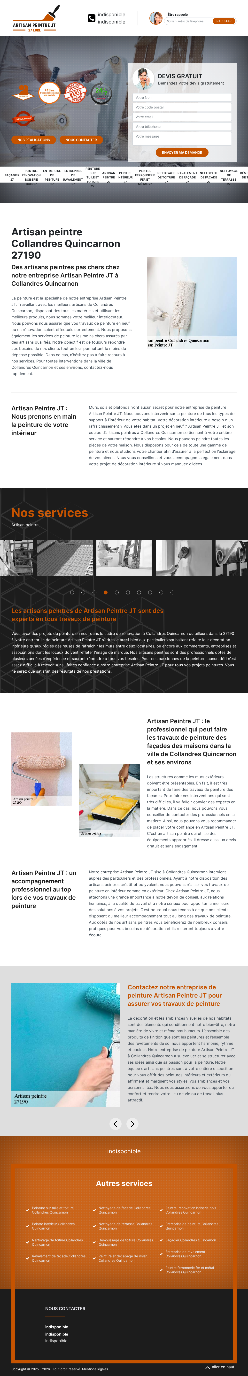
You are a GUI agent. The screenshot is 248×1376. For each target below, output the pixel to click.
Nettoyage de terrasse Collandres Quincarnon (125, 1226)
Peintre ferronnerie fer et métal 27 (145, 177)
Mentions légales (95, 1369)
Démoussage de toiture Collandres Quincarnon (126, 1242)
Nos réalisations (33, 140)
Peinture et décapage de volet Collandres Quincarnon (123, 1258)
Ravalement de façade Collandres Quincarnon (58, 1258)
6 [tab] (128, 592)
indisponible (111, 14)
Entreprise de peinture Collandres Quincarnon (191, 1226)
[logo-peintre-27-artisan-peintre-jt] (36, 18)
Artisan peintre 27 (108, 177)
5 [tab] (117, 592)
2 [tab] (83, 592)
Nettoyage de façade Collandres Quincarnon (124, 1210)
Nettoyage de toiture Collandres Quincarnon (57, 1242)
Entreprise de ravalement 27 (73, 177)
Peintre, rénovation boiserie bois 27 (31, 177)
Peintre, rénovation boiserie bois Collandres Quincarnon (190, 1210)
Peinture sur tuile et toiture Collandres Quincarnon (53, 1210)
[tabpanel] (64, 560)
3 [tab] (94, 592)
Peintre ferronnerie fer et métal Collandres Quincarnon (189, 1270)
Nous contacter (81, 140)
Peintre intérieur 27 (125, 177)
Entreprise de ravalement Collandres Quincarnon (185, 1254)
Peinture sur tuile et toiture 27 (92, 177)
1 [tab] (72, 592)
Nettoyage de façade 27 (208, 177)
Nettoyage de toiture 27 (166, 177)
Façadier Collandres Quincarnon (190, 1240)
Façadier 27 (12, 177)
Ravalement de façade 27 (187, 177)
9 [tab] (161, 592)
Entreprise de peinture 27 (52, 177)
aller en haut (223, 1366)
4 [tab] (106, 592)
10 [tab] (172, 592)
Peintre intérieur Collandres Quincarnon (53, 1226)
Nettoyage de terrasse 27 (229, 177)
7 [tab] (139, 592)
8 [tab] (150, 592)
